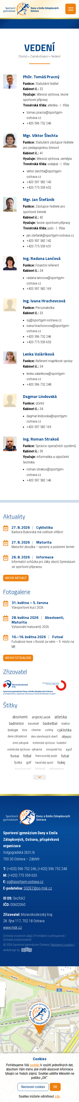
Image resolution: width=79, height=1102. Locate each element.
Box (24, 730)
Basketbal (50, 723)
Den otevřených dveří (44, 736)
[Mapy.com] (39, 1034)
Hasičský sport (44, 762)
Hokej (61, 762)
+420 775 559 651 (39, 246)
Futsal (65, 756)
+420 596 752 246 (39, 123)
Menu (70, 9)
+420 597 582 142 (39, 241)
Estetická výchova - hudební (49, 743)
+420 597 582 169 (39, 288)
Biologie (13, 730)
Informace (56, 769)
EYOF (69, 750)
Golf (28, 762)
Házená (40, 769)
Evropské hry (54, 749)
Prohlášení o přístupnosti (49, 936)
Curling (49, 730)
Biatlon (66, 723)
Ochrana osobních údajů (17, 936)
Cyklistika (64, 730)
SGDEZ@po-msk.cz (38, 888)
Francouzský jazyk (46, 756)
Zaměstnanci (39, 56)
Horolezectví (23, 769)
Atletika (61, 717)
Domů (23, 56)
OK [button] (55, 1087)
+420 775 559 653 (39, 342)
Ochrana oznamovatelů (17, 940)
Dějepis (66, 736)
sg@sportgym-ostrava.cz (44, 320)
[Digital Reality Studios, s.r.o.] (26, 950)
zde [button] (57, 1096)
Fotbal (27, 756)
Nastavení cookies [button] (62, 945)
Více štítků (39, 777)
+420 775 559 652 (39, 187)
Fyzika (18, 762)
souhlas (35, 1065)
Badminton (16, 723)
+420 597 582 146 (39, 480)
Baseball (33, 723)
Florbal (14, 756)
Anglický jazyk (41, 717)
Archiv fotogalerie (18, 658)
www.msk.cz (12, 927)
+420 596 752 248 (39, 384)
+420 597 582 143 (39, 182)
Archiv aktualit (16, 578)
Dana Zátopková (17, 736)
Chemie (36, 730)
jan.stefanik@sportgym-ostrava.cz (50, 235)
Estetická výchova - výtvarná (24, 749)
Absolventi (20, 717)
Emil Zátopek (20, 743)
